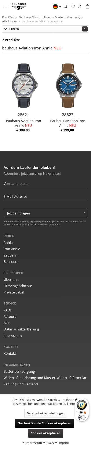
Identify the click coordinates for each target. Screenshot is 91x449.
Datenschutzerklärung (21, 329)
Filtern (47, 29)
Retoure (10, 316)
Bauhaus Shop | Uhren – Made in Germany (50, 17)
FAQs (8, 310)
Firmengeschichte (18, 286)
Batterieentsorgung (19, 371)
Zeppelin (10, 255)
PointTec (8, 17)
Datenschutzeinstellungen (46, 413)
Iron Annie (12, 249)
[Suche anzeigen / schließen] (65, 6)
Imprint (63, 443)
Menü (6, 7)
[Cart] (87, 6)
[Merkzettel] (72, 6)
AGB (7, 323)
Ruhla (8, 242)
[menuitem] (6, 6)
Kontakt (10, 353)
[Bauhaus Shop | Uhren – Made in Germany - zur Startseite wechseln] (19, 6)
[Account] (80, 6)
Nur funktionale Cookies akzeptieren (45, 423)
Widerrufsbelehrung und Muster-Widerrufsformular (45, 377)
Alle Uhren (10, 21)
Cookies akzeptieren (46, 433)
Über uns (11, 279)
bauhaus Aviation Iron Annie (42, 21)
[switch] (81, 417)
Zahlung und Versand (21, 384)
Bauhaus (11, 261)
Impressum (13, 335)
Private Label (14, 292)
